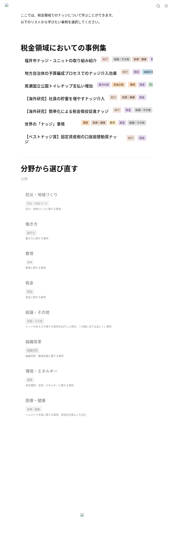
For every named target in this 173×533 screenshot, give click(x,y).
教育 (23, 249)
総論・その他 (30, 308)
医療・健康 (28, 396)
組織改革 (27, 337)
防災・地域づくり (33, 190)
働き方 (25, 220)
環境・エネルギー (33, 367)
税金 (23, 278)
